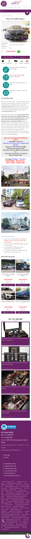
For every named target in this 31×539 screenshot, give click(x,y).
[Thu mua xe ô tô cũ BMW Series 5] (8, 266)
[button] (15, 40)
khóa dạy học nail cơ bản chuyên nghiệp (15, 489)
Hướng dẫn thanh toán (10, 466)
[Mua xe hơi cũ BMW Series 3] (8, 293)
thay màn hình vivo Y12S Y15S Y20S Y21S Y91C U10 (14, 520)
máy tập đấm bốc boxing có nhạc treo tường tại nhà (15, 511)
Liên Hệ (6, 457)
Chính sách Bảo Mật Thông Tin (12, 475)
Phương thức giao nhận (10, 468)
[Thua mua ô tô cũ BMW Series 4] (23, 266)
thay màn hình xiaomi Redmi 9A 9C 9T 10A (14, 521)
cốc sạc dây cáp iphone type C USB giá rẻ (14, 523)
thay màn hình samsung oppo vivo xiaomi (14, 513)
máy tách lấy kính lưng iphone (12, 527)
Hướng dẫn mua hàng (10, 463)
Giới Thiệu (7, 455)
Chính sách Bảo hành (10, 473)
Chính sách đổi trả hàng (11, 470)
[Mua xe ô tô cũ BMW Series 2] (23, 293)
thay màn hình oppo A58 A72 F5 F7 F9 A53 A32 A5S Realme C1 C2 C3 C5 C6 (15, 518)
